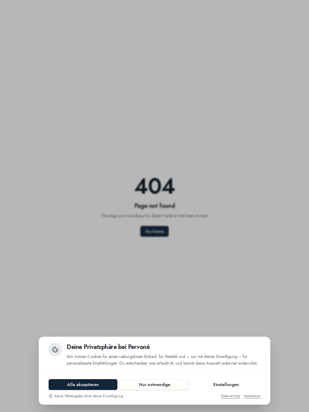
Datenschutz (230, 396)
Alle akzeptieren (83, 385)
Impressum (252, 396)
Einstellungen (226, 385)
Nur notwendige (154, 385)
